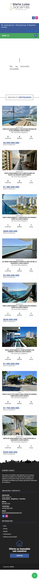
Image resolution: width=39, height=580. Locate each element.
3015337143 (22, 25)
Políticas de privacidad (10, 537)
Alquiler (5, 531)
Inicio (4, 526)
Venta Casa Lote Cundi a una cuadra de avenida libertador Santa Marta (19, 395)
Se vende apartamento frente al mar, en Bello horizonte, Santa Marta (19, 262)
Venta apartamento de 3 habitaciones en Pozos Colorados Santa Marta (19, 174)
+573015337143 (9, 25)
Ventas (5, 528)
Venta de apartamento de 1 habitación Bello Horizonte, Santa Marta (19, 439)
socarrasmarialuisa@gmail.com (12, 513)
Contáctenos (7, 534)
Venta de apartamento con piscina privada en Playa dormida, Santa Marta (19, 129)
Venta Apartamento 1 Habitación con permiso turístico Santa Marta (19, 218)
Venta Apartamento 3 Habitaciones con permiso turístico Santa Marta (19, 350)
